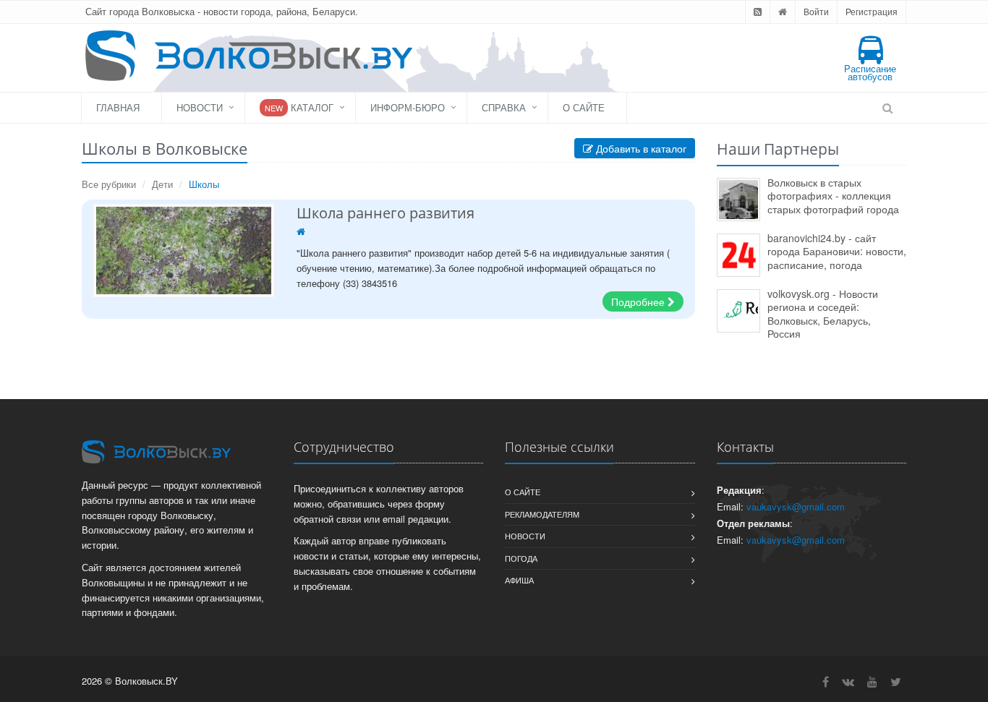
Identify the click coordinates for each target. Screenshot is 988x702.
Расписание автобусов (870, 72)
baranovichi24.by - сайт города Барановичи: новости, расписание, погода (836, 251)
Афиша (519, 580)
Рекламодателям (542, 514)
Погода (521, 558)
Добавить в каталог (639, 148)
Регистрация (872, 11)
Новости (199, 107)
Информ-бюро (407, 107)
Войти (816, 11)
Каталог (299, 107)
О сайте (584, 107)
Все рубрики (109, 184)
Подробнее (639, 301)
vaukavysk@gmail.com (795, 506)
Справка (504, 107)
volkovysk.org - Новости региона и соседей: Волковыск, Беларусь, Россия (822, 313)
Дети (162, 184)
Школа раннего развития (385, 213)
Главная (118, 107)
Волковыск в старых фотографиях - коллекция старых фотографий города (833, 195)
